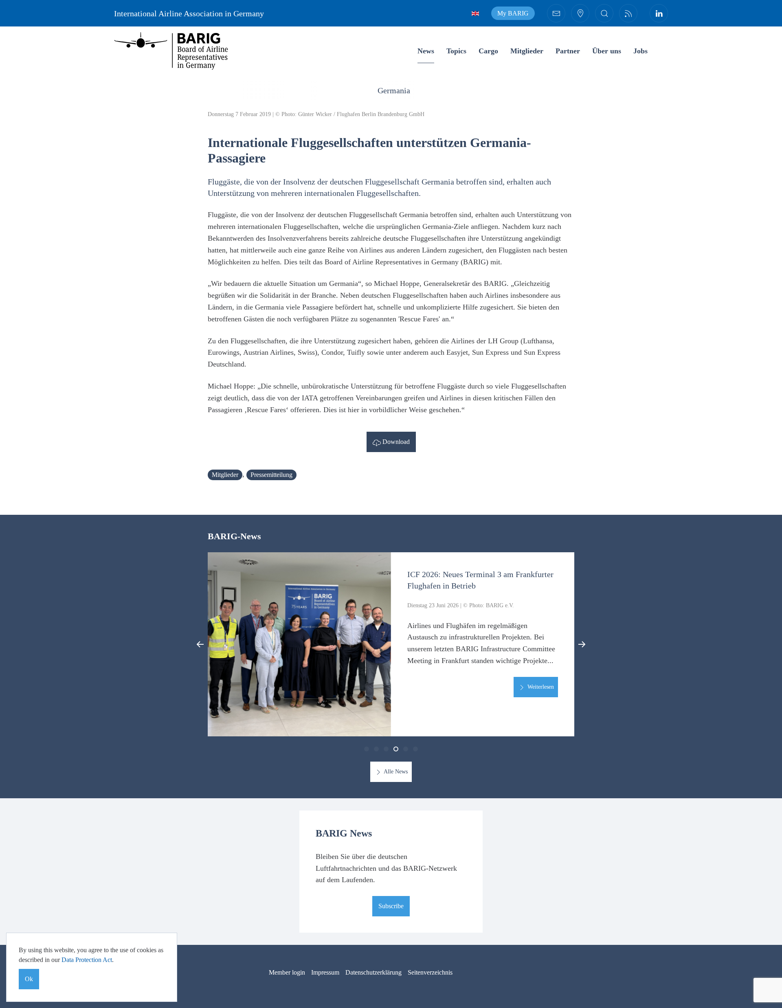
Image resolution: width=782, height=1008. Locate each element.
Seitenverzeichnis (430, 972)
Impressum (325, 972)
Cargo (488, 51)
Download (395, 441)
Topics (456, 51)
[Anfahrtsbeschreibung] (580, 13)
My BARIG (513, 13)
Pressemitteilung (271, 474)
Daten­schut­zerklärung (373, 972)
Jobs (640, 51)
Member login (287, 972)
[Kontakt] (556, 13)
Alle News (395, 772)
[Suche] (604, 13)
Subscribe (391, 906)
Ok (29, 978)
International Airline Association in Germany (189, 13)
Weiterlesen (540, 686)
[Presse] (628, 13)
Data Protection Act (87, 959)
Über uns (606, 51)
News (425, 51)
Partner (568, 51)
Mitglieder (526, 51)
